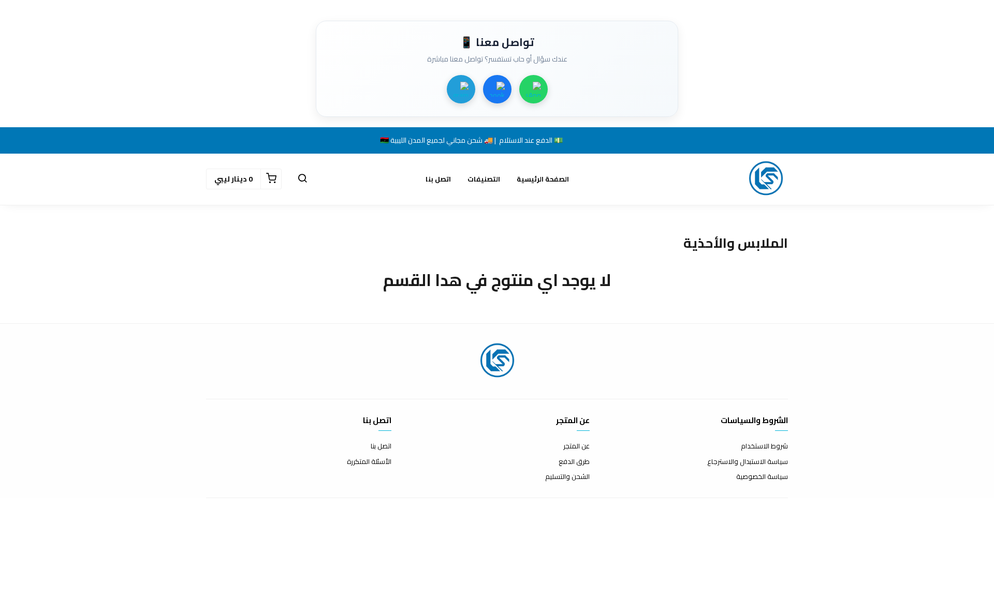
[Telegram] (461, 89)
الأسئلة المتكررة (369, 462)
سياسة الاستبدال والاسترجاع (747, 462)
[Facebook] (497, 89)
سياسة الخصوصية (762, 477)
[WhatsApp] (533, 89)
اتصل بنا (438, 179)
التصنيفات (483, 179)
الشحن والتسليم (567, 477)
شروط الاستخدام (764, 446)
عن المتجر (576, 446)
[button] (302, 179)
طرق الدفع (574, 462)
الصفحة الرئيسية (543, 179)
